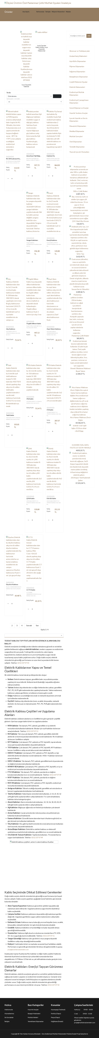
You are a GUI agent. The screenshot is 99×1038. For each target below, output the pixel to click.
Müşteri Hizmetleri (58, 12)
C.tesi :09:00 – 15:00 (83, 1014)
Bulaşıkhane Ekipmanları (78, 77)
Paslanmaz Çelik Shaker (80, 336)
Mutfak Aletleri (33, 1017)
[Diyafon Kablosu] (13, 556)
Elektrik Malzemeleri (77, 87)
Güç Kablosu (10, 329)
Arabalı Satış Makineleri (78, 56)
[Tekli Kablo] (13, 385)
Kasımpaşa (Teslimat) (58, 1009)
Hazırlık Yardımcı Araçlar (78, 113)
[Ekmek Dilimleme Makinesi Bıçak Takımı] (80, 353)
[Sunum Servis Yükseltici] (80, 273)
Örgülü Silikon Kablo (33, 323)
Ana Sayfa (26, 12)
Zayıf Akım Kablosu (54, 329)
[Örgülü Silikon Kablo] (34, 297)
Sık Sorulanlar (9, 1017)
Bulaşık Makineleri (34, 1013)
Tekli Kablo (10, 415)
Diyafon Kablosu (12, 584)
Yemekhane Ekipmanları (36, 1021)
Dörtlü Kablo (51, 498)
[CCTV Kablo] (34, 559)
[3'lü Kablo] (34, 377)
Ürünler (32, 12)
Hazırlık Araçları (33, 1009)
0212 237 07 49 (37, 837)
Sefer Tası (80, 254)
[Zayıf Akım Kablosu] (54, 299)
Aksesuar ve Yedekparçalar (79, 51)
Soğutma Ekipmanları (77, 71)
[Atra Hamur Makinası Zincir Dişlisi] (80, 401)
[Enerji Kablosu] (54, 212)
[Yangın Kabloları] (34, 212)
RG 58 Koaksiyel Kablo (13, 159)
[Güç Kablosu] (13, 299)
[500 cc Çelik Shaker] (80, 177)
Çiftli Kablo (30, 498)
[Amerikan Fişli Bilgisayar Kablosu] (34, 129)
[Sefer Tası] (80, 239)
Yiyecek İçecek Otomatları (79, 152)
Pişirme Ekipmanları (76, 66)
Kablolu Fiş (51, 156)
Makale (68, 12)
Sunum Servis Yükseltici (80, 289)
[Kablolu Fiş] (54, 129)
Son (37, 625)
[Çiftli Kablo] (34, 469)
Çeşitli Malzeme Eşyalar (78, 82)
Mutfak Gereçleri (76, 136)
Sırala (9, 92)
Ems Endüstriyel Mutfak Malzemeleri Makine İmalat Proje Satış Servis (65, 1034)
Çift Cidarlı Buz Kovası (80, 221)
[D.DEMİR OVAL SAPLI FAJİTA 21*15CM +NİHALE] (80, 434)
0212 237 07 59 (55, 775)
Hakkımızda (9, 1009)
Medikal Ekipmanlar (76, 131)
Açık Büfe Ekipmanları (77, 61)
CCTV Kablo (30, 590)
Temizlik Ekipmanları (77, 147)
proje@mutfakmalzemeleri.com (18, 949)
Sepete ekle (14, 184)
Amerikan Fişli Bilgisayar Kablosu (34, 156)
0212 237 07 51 (32, 731)
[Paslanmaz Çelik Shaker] (80, 313)
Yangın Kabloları (32, 240)
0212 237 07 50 (23, 663)
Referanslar (40, 12)
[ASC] (57, 96)
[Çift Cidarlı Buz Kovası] (80, 207)
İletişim (48, 12)
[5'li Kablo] (54, 383)
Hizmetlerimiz (9, 1013)
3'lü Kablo (29, 399)
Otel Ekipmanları (75, 142)
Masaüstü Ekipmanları (77, 126)
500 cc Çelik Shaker (80, 191)
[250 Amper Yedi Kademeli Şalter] (80, 464)
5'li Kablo (50, 410)
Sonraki (29, 625)
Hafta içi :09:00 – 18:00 (83, 1009)
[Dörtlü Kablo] (54, 469)
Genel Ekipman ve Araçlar (79, 108)
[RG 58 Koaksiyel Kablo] (13, 130)
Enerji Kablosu (52, 240)
